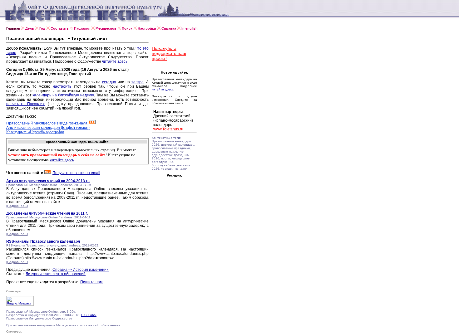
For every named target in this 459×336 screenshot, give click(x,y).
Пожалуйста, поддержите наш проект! (169, 53)
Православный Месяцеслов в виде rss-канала (47, 123)
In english (189, 28)
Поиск (127, 28)
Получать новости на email (76, 173)
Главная (13, 28)
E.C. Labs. (88, 315)
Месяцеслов (106, 28)
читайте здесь (114, 61)
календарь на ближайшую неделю (63, 95)
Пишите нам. (91, 282)
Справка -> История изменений (80, 269)
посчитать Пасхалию (25, 104)
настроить (62, 86)
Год (42, 28)
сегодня (109, 82)
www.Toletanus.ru (168, 129)
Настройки (147, 28)
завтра (137, 82)
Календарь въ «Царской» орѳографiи (35, 132)
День (29, 28)
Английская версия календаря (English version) (48, 127)
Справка (168, 28)
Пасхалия (82, 28)
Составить (60, 28)
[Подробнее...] (17, 205)
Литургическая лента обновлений (56, 274)
